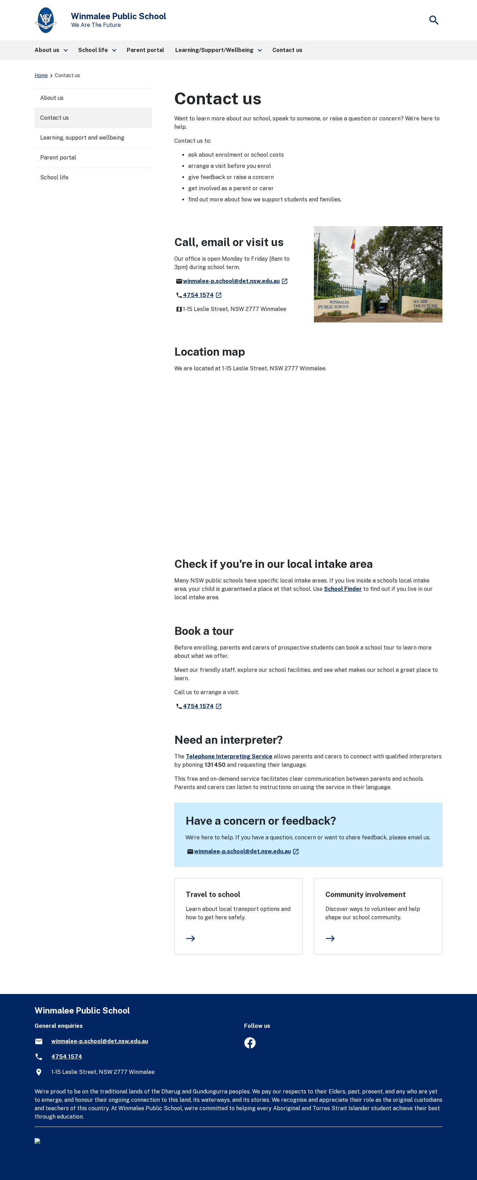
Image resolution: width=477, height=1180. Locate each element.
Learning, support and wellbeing (82, 137)
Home (41, 75)
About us (52, 98)
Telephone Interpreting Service (229, 756)
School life (54, 177)
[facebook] (250, 1046)
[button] (51, 50)
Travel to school (213, 894)
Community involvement (365, 894)
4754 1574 (202, 295)
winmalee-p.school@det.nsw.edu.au (235, 281)
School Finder (343, 589)
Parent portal (58, 157)
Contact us (54, 117)
